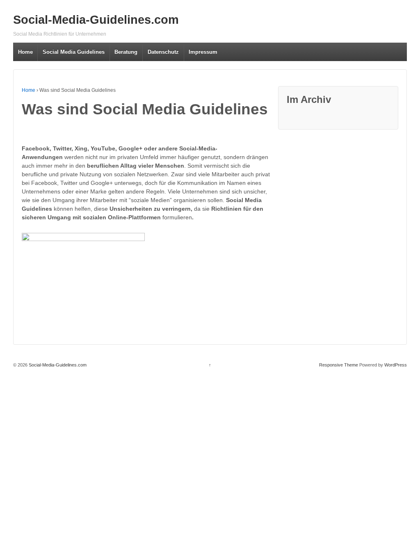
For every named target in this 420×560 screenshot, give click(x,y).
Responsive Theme (338, 364)
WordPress (395, 364)
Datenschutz (163, 52)
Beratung (125, 52)
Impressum (203, 52)
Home (25, 52)
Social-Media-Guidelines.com (96, 19)
